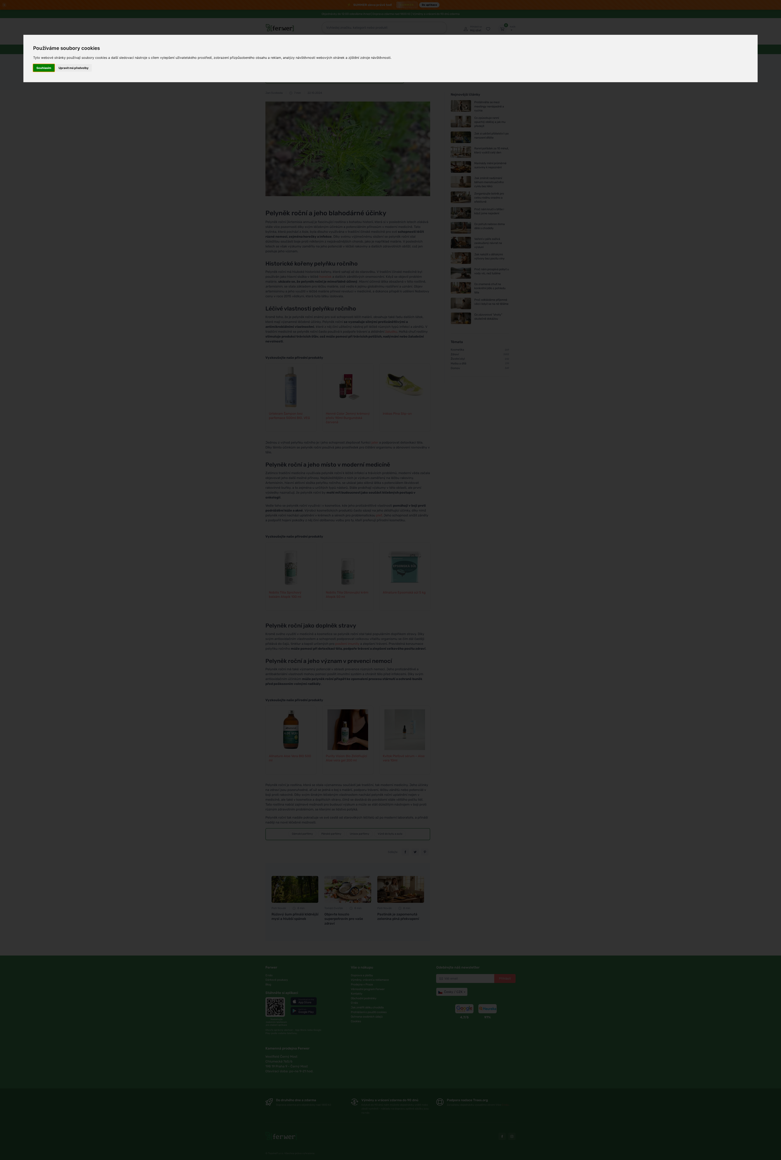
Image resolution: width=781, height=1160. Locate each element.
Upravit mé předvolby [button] (73, 68)
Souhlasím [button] (43, 68)
